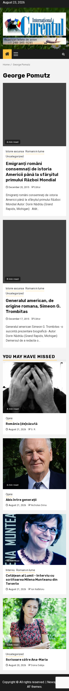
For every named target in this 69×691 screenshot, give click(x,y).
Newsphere (55, 682)
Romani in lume (34, 151)
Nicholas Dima (39, 505)
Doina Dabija (37, 665)
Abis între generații (21, 500)
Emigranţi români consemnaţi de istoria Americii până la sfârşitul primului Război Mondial (32, 172)
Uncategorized (15, 156)
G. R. (33, 429)
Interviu (10, 570)
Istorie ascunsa (15, 151)
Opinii (9, 418)
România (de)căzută (21, 424)
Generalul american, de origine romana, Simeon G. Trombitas (33, 306)
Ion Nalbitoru (37, 589)
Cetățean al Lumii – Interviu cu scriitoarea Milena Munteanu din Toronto (32, 579)
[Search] (63, 54)
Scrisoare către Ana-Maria (27, 659)
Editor (37, 187)
